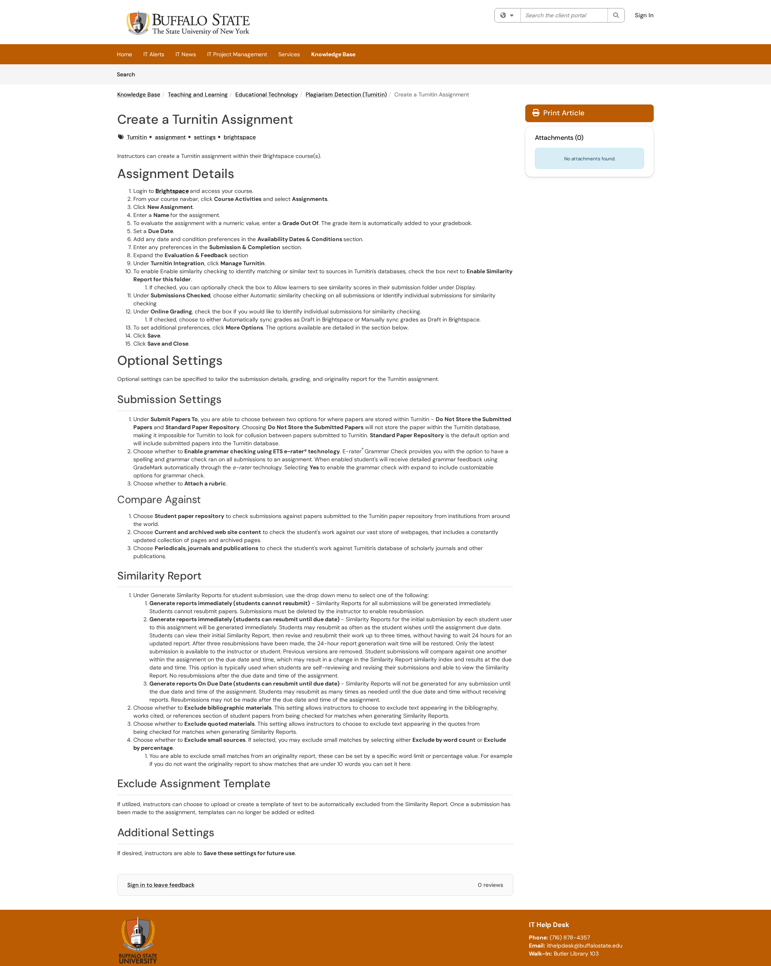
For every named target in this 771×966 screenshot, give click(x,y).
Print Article (562, 113)
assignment (170, 137)
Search (129, 74)
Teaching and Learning (198, 94)
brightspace (240, 137)
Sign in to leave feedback (160, 884)
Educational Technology (266, 94)
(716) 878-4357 (570, 937)
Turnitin (137, 137)
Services (289, 54)
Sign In (644, 15)
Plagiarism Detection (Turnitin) (346, 94)
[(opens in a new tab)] (187, 24)
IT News (185, 54)
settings (205, 137)
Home (124, 54)
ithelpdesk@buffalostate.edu (584, 945)
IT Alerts (153, 54)
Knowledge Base (333, 54)
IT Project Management (237, 54)
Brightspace (172, 190)
